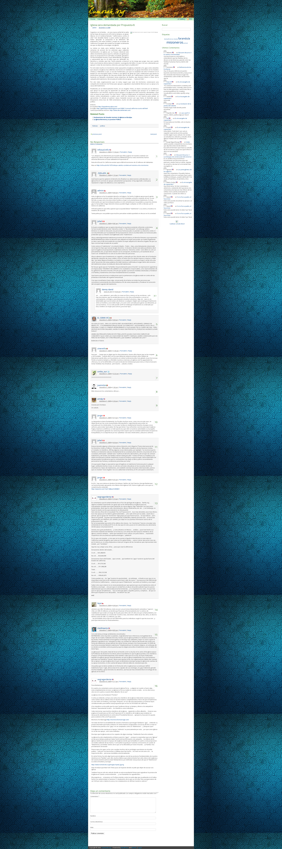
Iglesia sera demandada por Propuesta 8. (112, 25)
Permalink (123, 152)
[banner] (141, 9)
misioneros (175, 42)
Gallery (182, 19)
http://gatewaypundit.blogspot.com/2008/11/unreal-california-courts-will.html (122, 108)
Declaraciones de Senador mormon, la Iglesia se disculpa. (113, 117)
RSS (190, 19)
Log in (140, 848)
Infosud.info (103, 149)
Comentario (94, 796)
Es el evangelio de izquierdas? (175, 119)
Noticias (95, 126)
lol (167, 118)
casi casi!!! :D (185, 113)
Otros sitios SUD (111, 19)
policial (186, 43)
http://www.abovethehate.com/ (120, 110)
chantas (175, 39)
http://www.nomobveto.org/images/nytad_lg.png (107, 765)
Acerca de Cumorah (128, 19)
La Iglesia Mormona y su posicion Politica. (107, 119)
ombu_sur (102, 371)
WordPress (125, 848)
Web (91, 827)
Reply (130, 152)
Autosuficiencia (168, 39)
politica (102, 126)
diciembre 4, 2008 (104, 28)
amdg (100, 399)
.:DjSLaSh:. (102, 173)
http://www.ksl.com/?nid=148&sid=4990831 (105, 489)
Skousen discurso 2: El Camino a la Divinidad (178, 53)
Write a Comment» (96, 144)
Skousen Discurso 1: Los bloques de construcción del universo (177, 156)
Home (92, 19)
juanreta (101, 385)
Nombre (93, 816)
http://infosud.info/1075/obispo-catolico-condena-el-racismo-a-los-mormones (122, 165)
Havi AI (169, 82)
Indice (99, 19)
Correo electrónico (96, 822)
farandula (184, 38)
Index (188, 142)
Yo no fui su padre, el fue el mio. (177, 198)
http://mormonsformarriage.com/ (118, 720)
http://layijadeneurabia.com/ (107, 107)
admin (94, 28)
